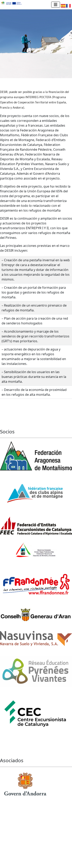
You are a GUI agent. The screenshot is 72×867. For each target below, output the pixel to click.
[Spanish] (63, 5)
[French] (68, 5)
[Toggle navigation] (55, 5)
